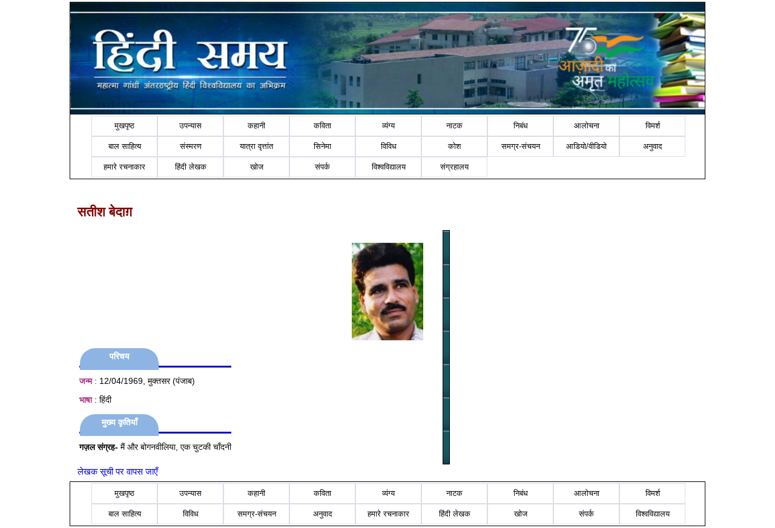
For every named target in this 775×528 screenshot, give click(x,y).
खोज (256, 166)
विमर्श (652, 125)
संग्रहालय (454, 166)
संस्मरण (191, 146)
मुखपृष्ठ (124, 125)
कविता (322, 125)
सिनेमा (322, 146)
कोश (454, 146)
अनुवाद (652, 146)
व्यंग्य (388, 125)
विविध (389, 146)
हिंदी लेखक (190, 166)
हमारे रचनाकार (124, 166)
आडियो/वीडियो (586, 146)
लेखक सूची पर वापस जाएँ (118, 471)
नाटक (454, 125)
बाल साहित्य (124, 146)
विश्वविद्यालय (389, 166)
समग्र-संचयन (520, 146)
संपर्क (322, 166)
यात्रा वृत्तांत (256, 146)
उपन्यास (190, 125)
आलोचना (586, 125)
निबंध (520, 125)
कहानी (256, 125)
